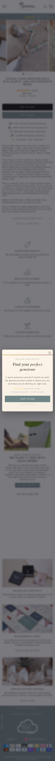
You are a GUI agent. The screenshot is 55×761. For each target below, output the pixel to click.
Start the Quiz (27, 399)
